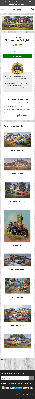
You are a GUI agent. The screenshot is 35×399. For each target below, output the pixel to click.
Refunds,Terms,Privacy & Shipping (25, 394)
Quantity (14, 51)
